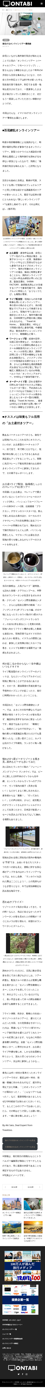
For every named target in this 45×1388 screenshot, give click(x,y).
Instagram (26, 1374)
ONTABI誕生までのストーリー (12, 1325)
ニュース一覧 (6, 1334)
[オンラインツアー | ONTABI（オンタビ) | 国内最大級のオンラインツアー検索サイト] (17, 4)
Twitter (18, 1374)
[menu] (41, 3)
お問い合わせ (6, 1348)
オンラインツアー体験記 (10, 1343)
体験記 (6, 40)
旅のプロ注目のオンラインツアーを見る (20, 1140)
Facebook (22, 1374)
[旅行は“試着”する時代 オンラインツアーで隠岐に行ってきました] (12, 1187)
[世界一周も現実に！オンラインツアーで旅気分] (33, 1187)
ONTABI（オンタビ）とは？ (11, 1320)
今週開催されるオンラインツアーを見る (20, 1147)
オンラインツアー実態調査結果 (12, 1339)
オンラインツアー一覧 (9, 1329)
